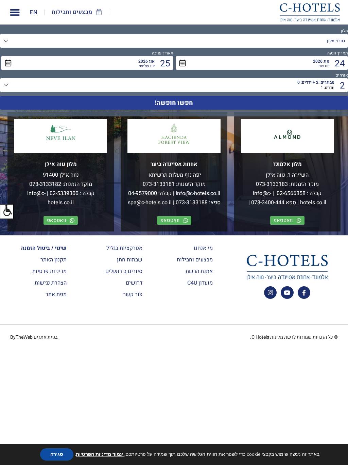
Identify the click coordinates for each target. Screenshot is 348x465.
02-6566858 (290, 193)
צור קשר (132, 294)
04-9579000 (142, 193)
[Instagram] (270, 292)
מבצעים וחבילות (195, 260)
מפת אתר (56, 294)
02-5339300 (64, 193)
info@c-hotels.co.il (198, 193)
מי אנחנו (203, 248)
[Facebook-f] (304, 292)
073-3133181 (159, 184)
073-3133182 (45, 184)
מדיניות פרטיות (49, 271)
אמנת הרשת (199, 271)
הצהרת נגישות (51, 283)
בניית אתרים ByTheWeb (33, 337)
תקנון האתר (53, 260)
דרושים (134, 283)
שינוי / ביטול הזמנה (44, 248)
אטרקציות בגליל (124, 248)
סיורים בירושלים (123, 271)
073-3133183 (272, 184)
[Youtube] (287, 292)
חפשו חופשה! (174, 103)
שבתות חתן (129, 260)
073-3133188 (192, 202)
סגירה (56, 454)
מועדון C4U (200, 283)
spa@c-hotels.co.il (150, 202)
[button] (7, 211)
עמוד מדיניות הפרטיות (100, 454)
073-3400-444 (267, 202)
